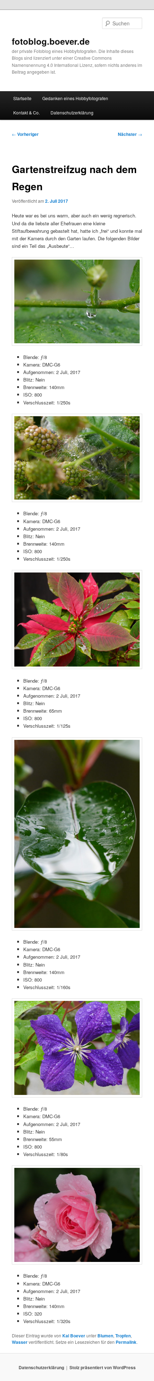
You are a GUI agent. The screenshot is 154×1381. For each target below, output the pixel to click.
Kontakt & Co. (26, 112)
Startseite (22, 98)
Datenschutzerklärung (71, 112)
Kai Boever (73, 1335)
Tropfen (123, 1335)
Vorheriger (25, 134)
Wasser (20, 1342)
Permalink (126, 1342)
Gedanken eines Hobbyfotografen (75, 98)
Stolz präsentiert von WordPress (102, 1367)
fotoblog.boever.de (51, 41)
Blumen (105, 1335)
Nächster (130, 134)
